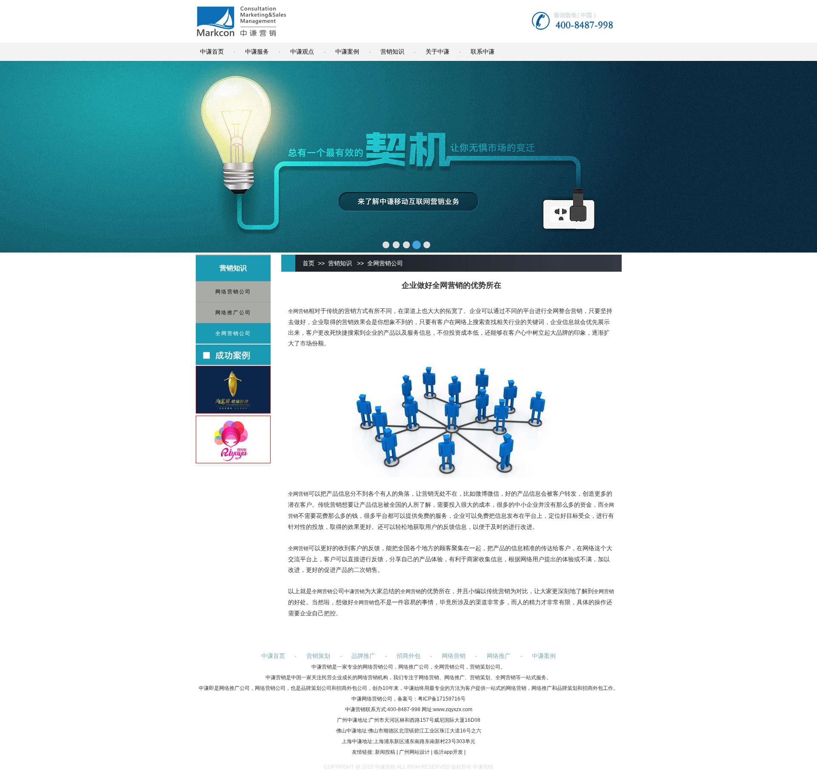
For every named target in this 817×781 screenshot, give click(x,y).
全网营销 (298, 311)
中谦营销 (354, 591)
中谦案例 (347, 51)
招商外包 (408, 655)
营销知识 (392, 51)
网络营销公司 (233, 292)
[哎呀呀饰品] (233, 461)
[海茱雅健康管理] (233, 411)
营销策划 (318, 655)
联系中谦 (482, 51)
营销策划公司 (485, 667)
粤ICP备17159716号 (442, 699)
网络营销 (454, 655)
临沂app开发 (448, 752)
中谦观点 (302, 51)
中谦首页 (212, 51)
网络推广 (499, 655)
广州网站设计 (414, 752)
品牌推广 (363, 655)
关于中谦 (437, 51)
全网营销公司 (233, 333)
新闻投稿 (385, 752)
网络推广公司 (233, 313)
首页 (308, 263)
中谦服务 (257, 51)
